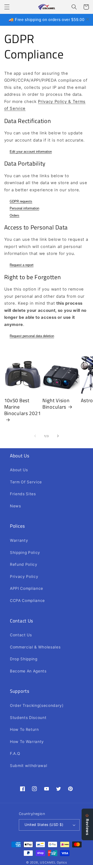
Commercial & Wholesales (35, 647)
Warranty (19, 540)
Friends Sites (23, 494)
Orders (14, 215)
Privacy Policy (24, 576)
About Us (19, 470)
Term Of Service (26, 482)
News (15, 506)
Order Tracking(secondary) (37, 705)
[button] (7, 7)
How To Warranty (27, 741)
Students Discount (28, 717)
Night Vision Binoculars (56, 403)
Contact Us (21, 635)
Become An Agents (28, 671)
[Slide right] (58, 436)
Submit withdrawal (28, 765)
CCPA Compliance (27, 600)
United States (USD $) (44, 824)
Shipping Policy (25, 552)
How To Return (24, 729)
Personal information (24, 208)
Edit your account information (31, 151)
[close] (87, 19)
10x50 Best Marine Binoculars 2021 (22, 407)
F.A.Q (15, 753)
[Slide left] (35, 436)
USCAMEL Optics (53, 862)
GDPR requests (21, 201)
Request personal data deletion (32, 336)
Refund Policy (23, 564)
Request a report (21, 265)
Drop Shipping (23, 659)
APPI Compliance (26, 588)
